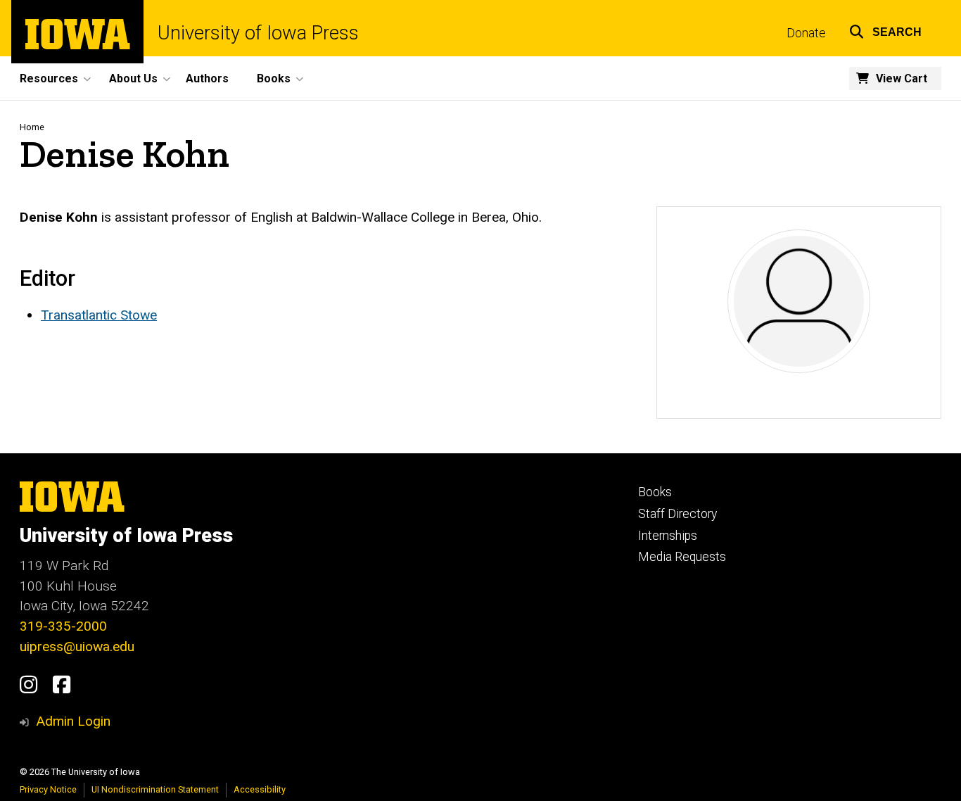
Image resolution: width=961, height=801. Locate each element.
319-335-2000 (63, 626)
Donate (806, 33)
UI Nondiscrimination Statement (155, 789)
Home (32, 127)
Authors (207, 78)
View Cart (901, 78)
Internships (667, 536)
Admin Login (73, 721)
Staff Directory (677, 514)
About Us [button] (133, 78)
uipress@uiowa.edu (77, 646)
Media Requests (682, 557)
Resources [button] (49, 78)
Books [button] (274, 78)
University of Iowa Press (258, 33)
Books (655, 492)
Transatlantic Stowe (99, 315)
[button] (885, 30)
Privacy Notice (48, 789)
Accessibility (260, 789)
